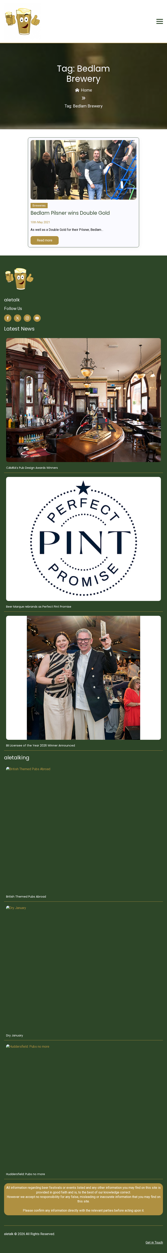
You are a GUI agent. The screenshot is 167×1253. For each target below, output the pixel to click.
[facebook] (7, 318)
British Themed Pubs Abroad (26, 896)
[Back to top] (158, 1244)
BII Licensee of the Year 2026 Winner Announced (40, 745)
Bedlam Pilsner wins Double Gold (70, 213)
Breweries (39, 205)
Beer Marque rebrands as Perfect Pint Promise (38, 606)
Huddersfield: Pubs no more (25, 1174)
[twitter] (17, 318)
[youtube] (37, 318)
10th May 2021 (40, 222)
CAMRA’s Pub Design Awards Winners (32, 468)
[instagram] (27, 318)
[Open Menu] (159, 21)
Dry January (14, 1035)
